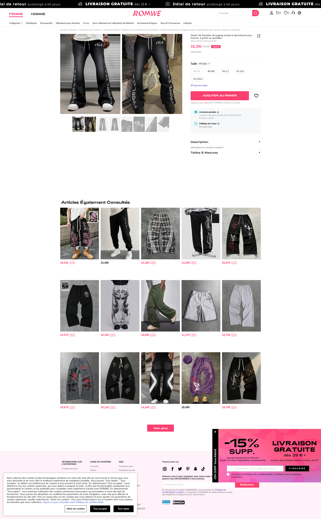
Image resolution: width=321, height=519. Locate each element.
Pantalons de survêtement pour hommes (140, 30)
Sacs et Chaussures (170, 23)
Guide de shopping (100, 462)
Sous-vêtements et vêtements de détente (113, 23)
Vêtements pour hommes (90, 30)
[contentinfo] (64, 263)
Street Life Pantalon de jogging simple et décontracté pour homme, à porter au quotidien (221, 36)
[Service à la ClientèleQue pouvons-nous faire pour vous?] (293, 13)
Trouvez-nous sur (170, 462)
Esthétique (31, 23)
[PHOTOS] (121, 74)
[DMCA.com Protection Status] (179, 502)
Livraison (94, 466)
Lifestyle (187, 23)
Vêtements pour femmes (68, 23)
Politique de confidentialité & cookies (263, 474)
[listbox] (271, 12)
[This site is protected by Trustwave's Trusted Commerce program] (166, 502)
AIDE (121, 462)
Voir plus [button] (160, 428)
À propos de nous (70, 469)
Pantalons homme (111, 30)
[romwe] (147, 12)
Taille (199, 63)
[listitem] (79, 242)
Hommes (73, 30)
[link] (160, 4)
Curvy (86, 23)
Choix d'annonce (137, 508)
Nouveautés (46, 23)
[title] (160, 202)
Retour (93, 470)
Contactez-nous (126, 466)
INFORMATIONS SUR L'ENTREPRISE (72, 463)
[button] (256, 95)
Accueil (63, 30)
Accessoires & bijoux (147, 23)
